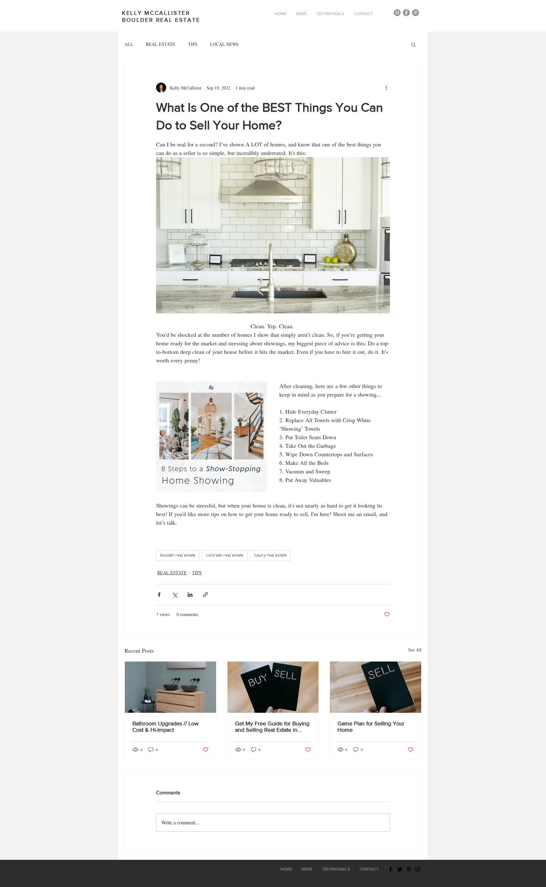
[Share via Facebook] (159, 595)
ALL (128, 44)
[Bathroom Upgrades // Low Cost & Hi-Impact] (170, 687)
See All (415, 650)
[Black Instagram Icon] (418, 869)
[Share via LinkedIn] (190, 595)
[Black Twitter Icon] (399, 869)
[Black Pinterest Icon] (408, 869)
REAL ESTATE (160, 44)
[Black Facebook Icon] (390, 869)
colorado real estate (224, 555)
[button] (413, 44)
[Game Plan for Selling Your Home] (375, 687)
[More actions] (386, 87)
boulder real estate (177, 555)
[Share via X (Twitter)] (175, 595)
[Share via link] (206, 595)
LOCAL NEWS (224, 44)
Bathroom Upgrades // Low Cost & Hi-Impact (165, 726)
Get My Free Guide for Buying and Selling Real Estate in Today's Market (272, 726)
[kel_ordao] (415, 12)
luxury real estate (270, 555)
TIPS (192, 44)
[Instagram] (397, 12)
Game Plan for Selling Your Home (370, 726)
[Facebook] (406, 12)
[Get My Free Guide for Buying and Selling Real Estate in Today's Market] (273, 687)
